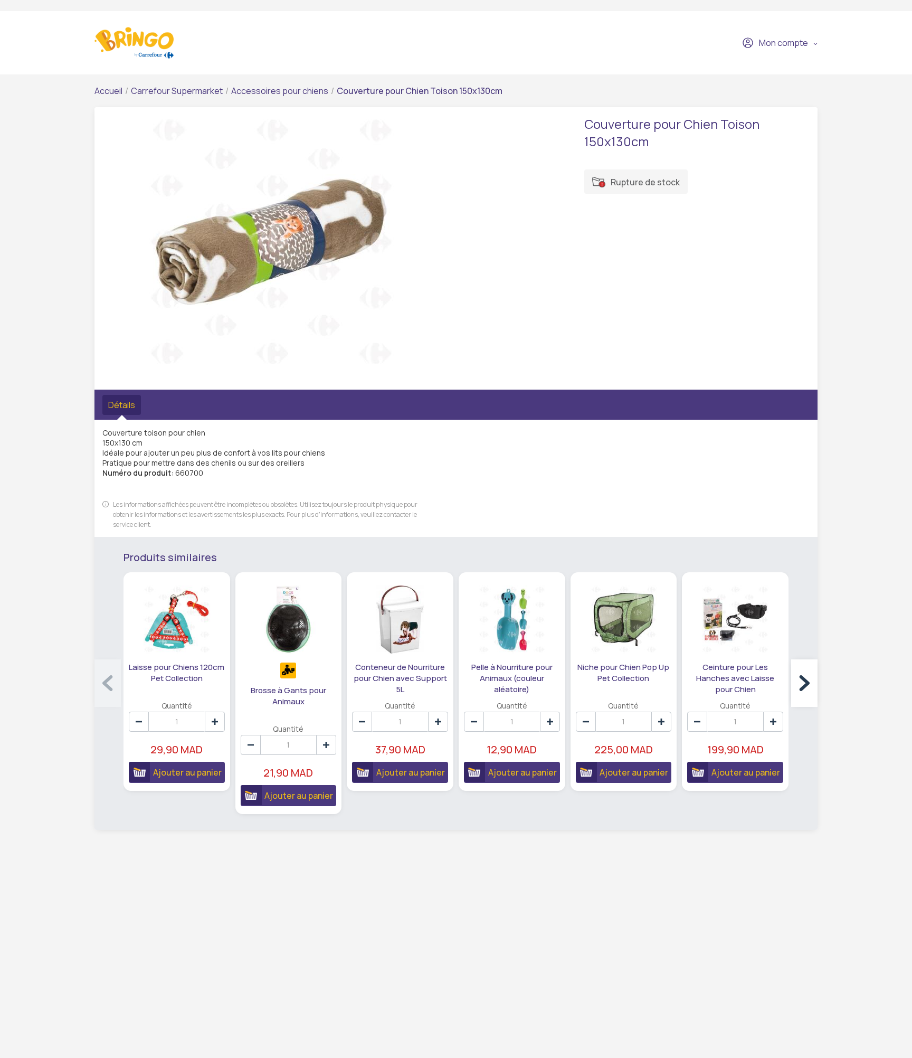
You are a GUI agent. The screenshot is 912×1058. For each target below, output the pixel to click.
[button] (804, 683)
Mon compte (783, 43)
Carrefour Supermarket (177, 91)
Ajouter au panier (187, 772)
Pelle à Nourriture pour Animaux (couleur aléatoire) (512, 678)
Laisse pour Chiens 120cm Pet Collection (176, 673)
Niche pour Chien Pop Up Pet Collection (623, 673)
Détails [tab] (121, 405)
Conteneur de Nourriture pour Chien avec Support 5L (400, 678)
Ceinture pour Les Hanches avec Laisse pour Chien (735, 678)
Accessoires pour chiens (279, 91)
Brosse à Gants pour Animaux (288, 696)
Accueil (108, 91)
